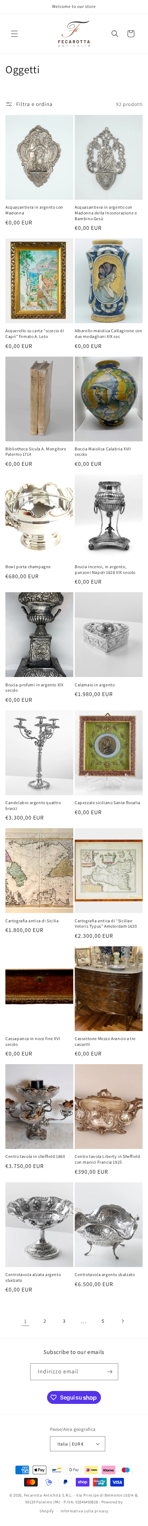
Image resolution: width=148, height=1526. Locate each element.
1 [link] (25, 1321)
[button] (14, 34)
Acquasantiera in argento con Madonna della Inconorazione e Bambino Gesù (106, 212)
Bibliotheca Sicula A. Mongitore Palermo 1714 (35, 451)
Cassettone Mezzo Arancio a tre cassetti (105, 1041)
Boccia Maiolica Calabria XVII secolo (103, 451)
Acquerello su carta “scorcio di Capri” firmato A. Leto (34, 333)
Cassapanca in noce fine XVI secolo (32, 1041)
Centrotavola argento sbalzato (105, 1274)
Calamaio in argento (95, 684)
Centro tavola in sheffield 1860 (35, 1156)
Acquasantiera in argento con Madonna (34, 209)
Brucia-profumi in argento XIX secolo (34, 687)
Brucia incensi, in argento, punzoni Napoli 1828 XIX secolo (106, 569)
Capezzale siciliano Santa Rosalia (107, 802)
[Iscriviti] (110, 1371)
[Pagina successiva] (122, 1321)
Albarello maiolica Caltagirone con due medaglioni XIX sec (108, 333)
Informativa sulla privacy (85, 1510)
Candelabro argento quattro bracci (33, 805)
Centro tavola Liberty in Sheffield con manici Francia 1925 (107, 1159)
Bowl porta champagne (28, 566)
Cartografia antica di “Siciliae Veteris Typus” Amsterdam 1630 (106, 923)
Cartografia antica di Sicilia (32, 920)
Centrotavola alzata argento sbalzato (33, 1277)
